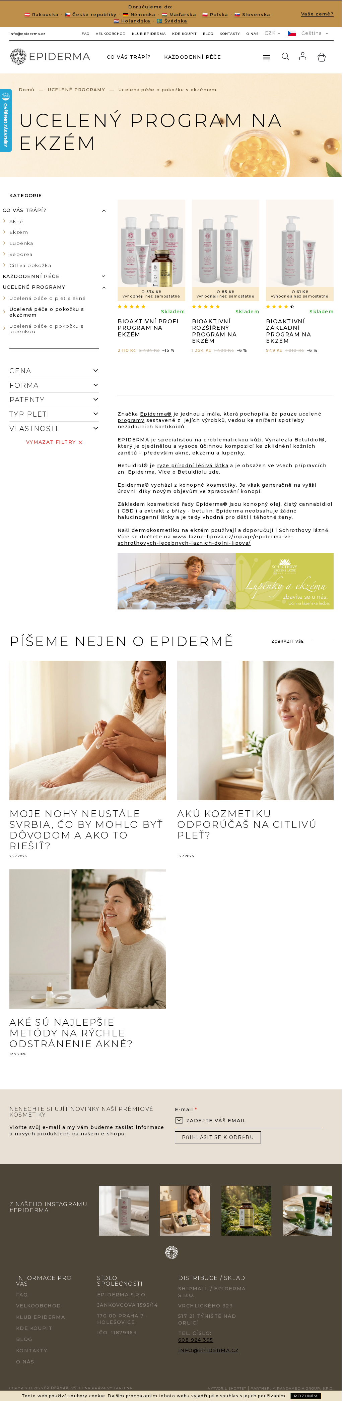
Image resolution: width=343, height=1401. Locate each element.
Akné (16, 221)
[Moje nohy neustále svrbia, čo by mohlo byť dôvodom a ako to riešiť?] (87, 730)
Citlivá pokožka (30, 265)
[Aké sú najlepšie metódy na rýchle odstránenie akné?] (87, 938)
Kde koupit (184, 34)
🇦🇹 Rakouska (41, 14)
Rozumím (306, 1395)
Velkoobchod (111, 34)
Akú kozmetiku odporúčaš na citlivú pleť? (247, 824)
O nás (253, 34)
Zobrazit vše (287, 641)
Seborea (21, 254)
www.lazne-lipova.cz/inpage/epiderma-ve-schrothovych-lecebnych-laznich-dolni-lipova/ (205, 540)
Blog (208, 34)
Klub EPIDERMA (149, 34)
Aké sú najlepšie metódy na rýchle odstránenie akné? (71, 1033)
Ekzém (18, 232)
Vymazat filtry (51, 442)
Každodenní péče (31, 276)
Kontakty (230, 34)
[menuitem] (128, 57)
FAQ (85, 34)
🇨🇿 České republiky (91, 14)
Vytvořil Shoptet (227, 1388)
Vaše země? (317, 13)
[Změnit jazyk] (292, 33)
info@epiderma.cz (208, 1350)
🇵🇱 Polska (215, 14)
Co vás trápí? (25, 210)
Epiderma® (156, 414)
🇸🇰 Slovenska (252, 14)
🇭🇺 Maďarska (179, 14)
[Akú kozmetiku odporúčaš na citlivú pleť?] (255, 730)
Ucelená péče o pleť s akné (47, 298)
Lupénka (21, 243)
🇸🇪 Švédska (172, 20)
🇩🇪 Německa (139, 14)
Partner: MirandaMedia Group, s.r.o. (292, 1388)
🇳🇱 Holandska (132, 20)
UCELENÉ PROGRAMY (34, 287)
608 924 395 (195, 1340)
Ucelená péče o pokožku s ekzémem (46, 312)
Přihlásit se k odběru (218, 1137)
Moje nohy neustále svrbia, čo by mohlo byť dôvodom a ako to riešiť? (86, 829)
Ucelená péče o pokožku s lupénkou (46, 329)
